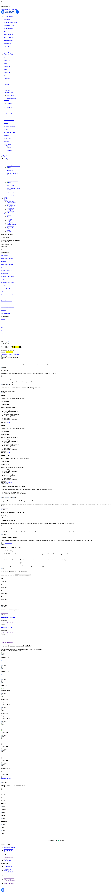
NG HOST (6, 145)
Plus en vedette (8, 543)
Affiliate (10, 228)
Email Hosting (10, 211)
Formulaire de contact (9, 878)
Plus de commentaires (6, 778)
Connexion (3, 9)
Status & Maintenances (9, 851)
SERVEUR (6, 100)
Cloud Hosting (10, 209)
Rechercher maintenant (25, 575)
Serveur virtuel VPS (8, 872)
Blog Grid (9, 219)
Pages (5, 213)
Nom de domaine (8, 866)
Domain (6, 198)
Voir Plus (3, 422)
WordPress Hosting (11, 202)
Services (9, 215)
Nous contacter (4, 508)
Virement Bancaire (8, 857)
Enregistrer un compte (11, 9)
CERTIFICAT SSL (8, 54)
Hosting (5, 200)
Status (9, 230)
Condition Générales (9, 883)
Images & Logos (8, 850)
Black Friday (10, 212)
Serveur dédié (7, 870)
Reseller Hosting (11, 206)
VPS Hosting (10, 204)
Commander (9, 422)
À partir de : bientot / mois (7, 623)
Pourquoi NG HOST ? (9, 847)
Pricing (8, 216)
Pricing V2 (10, 227)
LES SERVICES (8, 107)
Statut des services (8, 882)
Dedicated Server (11, 205)
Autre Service (4, 613)
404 (9, 231)
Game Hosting (10, 208)
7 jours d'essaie (16, 354)
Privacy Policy (10, 226)
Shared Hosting (10, 201)
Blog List (9, 220)
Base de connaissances (9, 880)
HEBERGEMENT (8, 92)
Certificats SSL (7, 869)
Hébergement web (8, 867)
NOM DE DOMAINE (9, 16)
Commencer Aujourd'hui (6, 354)
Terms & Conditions (11, 224)
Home (5, 158)
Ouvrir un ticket (7, 879)
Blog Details (10, 222)
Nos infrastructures (8, 849)
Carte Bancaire (7, 860)
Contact (8, 223)
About (5, 197)
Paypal (5, 859)
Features (9, 217)
